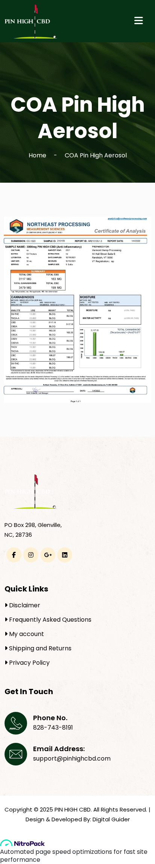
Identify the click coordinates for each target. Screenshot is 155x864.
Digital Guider (111, 819)
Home (37, 155)
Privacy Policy (29, 662)
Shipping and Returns (39, 648)
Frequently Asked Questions (49, 619)
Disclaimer (24, 605)
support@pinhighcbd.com (72, 758)
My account (26, 634)
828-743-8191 (53, 727)
